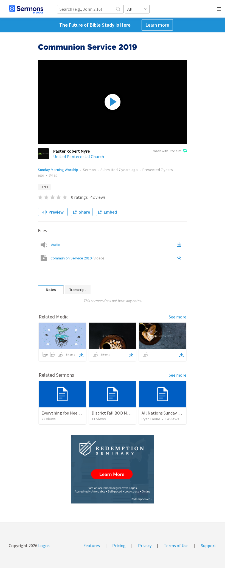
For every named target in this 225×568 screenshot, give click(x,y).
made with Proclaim (167, 151)
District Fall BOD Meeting (115, 413)
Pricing (119, 545)
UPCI (44, 187)
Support (208, 545)
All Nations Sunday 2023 (164, 413)
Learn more (157, 25)
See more (177, 317)
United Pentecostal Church (78, 156)
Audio (55, 244)
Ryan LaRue (151, 418)
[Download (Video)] (180, 258)
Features (91, 545)
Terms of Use (176, 545)
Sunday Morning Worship (58, 169)
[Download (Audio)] (180, 244)
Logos (43, 545)
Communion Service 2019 (77, 258)
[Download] (81, 355)
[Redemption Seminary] (112, 469)
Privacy (144, 545)
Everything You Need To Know (69, 413)
